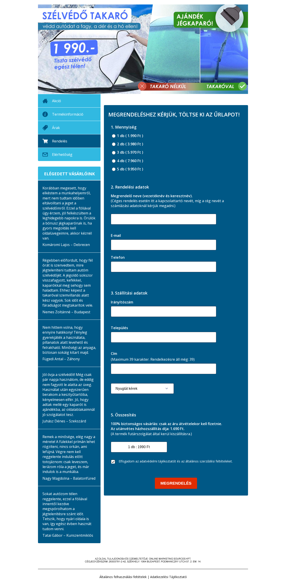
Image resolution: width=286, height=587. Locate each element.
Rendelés (59, 141)
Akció (56, 100)
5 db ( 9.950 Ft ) (129, 169)
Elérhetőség (62, 154)
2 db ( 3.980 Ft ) (129, 144)
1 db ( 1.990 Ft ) (129, 136)
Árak (56, 127)
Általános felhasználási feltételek (123, 577)
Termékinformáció (67, 114)
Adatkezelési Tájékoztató (168, 577)
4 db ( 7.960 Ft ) (129, 161)
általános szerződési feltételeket (208, 461)
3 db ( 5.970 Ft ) (129, 152)
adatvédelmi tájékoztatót (158, 461)
